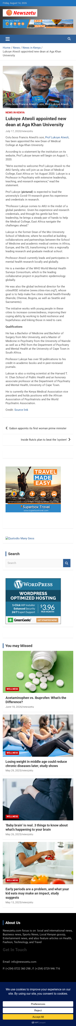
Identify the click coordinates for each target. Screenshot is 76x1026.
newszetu (27, 131)
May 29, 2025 (13, 770)
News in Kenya (15, 112)
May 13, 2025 (13, 902)
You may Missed (18, 646)
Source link (21, 409)
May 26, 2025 (13, 834)
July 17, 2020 (13, 131)
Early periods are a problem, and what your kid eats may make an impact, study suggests (37, 893)
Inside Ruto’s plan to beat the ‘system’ (44, 439)
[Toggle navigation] (8, 39)
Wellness (12, 689)
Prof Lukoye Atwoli (57, 137)
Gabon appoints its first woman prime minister (37, 428)
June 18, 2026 (14, 706)
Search (66, 563)
